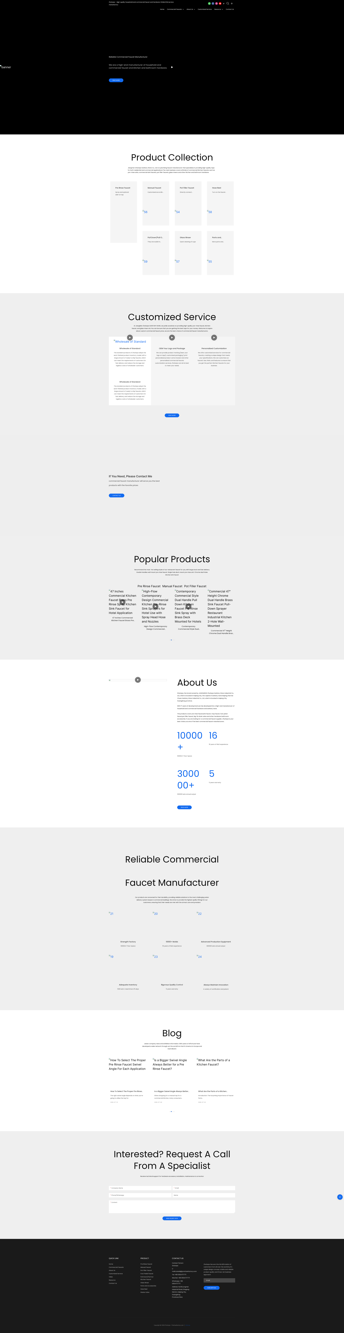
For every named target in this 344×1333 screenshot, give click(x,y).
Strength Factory (128, 941)
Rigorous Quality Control (172, 984)
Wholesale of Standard (129, 348)
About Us (112, 1270)
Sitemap (187, 1325)
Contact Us (113, 1283)
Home (111, 1264)
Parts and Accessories (217, 237)
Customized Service (116, 1274)
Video (111, 1277)
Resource (112, 1280)
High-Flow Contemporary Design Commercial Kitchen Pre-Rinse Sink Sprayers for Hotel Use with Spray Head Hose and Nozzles (188, 627)
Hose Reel (216, 188)
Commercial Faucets (116, 1267)
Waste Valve (144, 1292)
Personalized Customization (214, 348)
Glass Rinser (185, 237)
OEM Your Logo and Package (172, 348)
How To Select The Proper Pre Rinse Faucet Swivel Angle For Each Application (214, 1091)
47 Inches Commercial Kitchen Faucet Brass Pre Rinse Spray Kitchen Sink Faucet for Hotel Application (155, 619)
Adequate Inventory (128, 984)
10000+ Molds (172, 941)
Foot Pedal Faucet (146, 1274)
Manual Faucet (154, 188)
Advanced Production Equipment (216, 941)
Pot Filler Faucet (187, 188)
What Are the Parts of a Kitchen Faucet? (124, 1091)
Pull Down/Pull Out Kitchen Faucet (156, 237)
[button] (169, 1111)
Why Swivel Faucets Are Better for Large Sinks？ (169, 1091)
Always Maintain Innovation (216, 984)
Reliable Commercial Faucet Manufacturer (128, 57)
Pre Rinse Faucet (122, 188)
